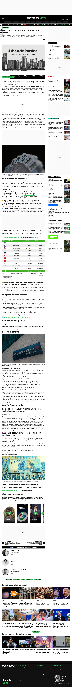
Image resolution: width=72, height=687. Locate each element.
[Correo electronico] (12, 555)
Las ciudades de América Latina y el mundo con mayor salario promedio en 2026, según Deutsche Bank (55, 57)
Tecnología (56, 670)
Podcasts (38, 673)
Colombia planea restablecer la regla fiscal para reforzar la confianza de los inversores (55, 99)
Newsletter (5, 27)
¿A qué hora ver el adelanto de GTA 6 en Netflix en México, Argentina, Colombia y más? (43, 651)
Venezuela (21, 672)
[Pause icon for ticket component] (3, 24)
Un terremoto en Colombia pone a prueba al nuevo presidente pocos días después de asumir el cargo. (55, 228)
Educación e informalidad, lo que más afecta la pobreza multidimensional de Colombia (23, 326)
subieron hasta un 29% (29, 194)
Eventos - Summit (57, 675)
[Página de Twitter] (5, 666)
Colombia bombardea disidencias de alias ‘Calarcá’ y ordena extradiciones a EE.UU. (43, 625)
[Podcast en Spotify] (16, 666)
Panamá (21, 676)
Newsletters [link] (16, 22)
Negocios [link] (59, 22)
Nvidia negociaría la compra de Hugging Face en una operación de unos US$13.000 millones (55, 181)
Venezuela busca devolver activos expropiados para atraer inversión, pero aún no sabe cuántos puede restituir (27, 625)
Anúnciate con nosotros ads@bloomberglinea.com (58, 678)
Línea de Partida (16, 579)
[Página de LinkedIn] (12, 666)
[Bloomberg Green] (59, 237)
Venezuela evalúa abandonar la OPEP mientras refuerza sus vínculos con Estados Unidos (55, 192)
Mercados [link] (22, 22)
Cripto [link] (33, 22)
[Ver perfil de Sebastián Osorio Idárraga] (6, 571)
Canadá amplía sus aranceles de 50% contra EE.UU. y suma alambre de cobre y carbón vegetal (44, 604)
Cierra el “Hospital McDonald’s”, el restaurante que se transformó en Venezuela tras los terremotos (10, 625)
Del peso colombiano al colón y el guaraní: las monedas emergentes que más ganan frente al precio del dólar (55, 138)
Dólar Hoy (38, 669)
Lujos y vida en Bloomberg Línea (16, 634)
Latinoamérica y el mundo (24, 667)
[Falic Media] (63, 19)
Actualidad (38, 670)
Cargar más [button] (36, 631)
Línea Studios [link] (53, 22)
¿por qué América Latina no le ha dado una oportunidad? (26, 430)
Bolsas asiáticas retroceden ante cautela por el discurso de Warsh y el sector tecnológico (55, 80)
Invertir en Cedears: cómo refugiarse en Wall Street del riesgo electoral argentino (21, 329)
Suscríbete (56, 667)
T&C (55, 671)
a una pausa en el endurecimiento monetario (18, 203)
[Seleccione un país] (15, 18)
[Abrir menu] (3, 18)
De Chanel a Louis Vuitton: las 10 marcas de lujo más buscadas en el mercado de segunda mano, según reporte (61, 651)
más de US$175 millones (19, 232)
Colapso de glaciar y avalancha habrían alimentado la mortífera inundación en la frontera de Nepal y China (55, 242)
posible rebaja (26, 182)
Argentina (21, 670)
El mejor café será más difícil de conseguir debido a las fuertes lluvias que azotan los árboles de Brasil (55, 249)
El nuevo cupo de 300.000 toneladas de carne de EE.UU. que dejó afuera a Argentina (60, 603)
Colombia (21, 671)
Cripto (38, 671)
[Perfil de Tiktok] (14, 666)
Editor (12, 561)
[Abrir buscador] (6, 18)
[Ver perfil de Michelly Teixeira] (6, 552)
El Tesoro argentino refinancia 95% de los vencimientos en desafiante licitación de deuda (26, 603)
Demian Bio (12, 73)
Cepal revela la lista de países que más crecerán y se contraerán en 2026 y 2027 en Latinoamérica (55, 52)
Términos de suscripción (58, 669)
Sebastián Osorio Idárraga (19, 73)
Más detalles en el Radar (11, 237)
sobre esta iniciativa (12, 454)
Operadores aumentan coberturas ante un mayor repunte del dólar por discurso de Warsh (55, 128)
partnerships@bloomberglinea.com (60, 676)
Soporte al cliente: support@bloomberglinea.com (59, 680)
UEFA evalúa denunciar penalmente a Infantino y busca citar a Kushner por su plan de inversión (61, 625)
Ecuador (21, 675)
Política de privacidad (57, 668)
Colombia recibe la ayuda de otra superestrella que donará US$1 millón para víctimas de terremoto (34, 543)
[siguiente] (44, 543)
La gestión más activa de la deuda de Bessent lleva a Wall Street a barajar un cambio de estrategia (55, 201)
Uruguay (21, 677)
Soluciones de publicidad (58, 681)
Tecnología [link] (46, 22)
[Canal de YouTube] (7, 666)
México (21, 669)
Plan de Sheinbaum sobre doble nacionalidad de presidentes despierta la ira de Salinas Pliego (55, 91)
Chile (20, 673)
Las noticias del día (38, 579)
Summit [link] (28, 22)
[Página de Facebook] (3, 666)
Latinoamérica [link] (39, 22)
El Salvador (21, 679)
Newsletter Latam (29, 579)
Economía (38, 667)
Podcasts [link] (65, 22)
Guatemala (21, 681)
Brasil (20, 668)
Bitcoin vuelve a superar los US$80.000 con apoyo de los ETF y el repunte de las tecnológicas (9, 604)
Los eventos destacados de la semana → (17, 317)
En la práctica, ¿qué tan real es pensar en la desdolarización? (17, 324)
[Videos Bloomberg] (59, 221)
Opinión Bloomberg (53, 204)
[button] (44, 39)
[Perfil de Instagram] (10, 666)
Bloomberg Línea (9, 579)
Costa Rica (21, 678)
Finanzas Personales (40, 672)
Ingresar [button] (68, 17)
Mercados (34, 237)
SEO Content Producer (15, 571)
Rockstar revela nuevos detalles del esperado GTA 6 (27, 650)
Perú (20, 674)
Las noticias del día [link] (8, 22)
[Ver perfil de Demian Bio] (6, 562)
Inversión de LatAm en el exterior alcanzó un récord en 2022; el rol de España (25, 128)
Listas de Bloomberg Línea (41, 674)
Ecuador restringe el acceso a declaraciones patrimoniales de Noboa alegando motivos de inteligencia (12, 543)
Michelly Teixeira (6, 73)
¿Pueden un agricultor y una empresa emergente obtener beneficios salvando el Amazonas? (55, 246)
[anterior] (3, 543)
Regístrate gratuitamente (10, 491)
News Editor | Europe (15, 552)
